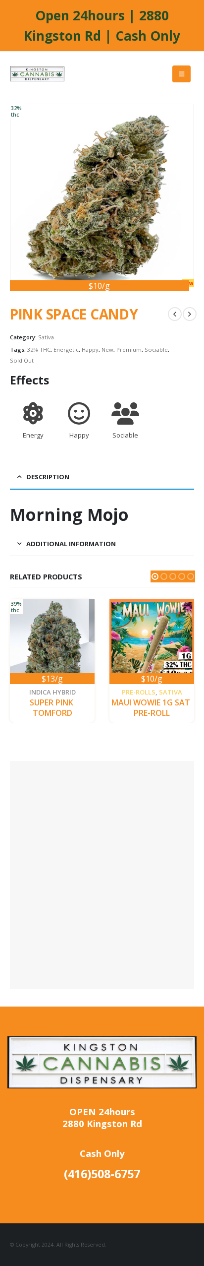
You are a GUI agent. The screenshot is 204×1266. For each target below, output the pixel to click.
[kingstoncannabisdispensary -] (37, 73)
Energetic (66, 349)
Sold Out (22, 360)
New (107, 349)
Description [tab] (47, 476)
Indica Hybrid (52, 692)
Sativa (46, 337)
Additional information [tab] (71, 543)
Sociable (156, 349)
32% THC (39, 349)
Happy (90, 349)
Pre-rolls (138, 692)
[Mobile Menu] (181, 73)
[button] (155, 576)
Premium (129, 349)
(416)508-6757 (102, 1174)
